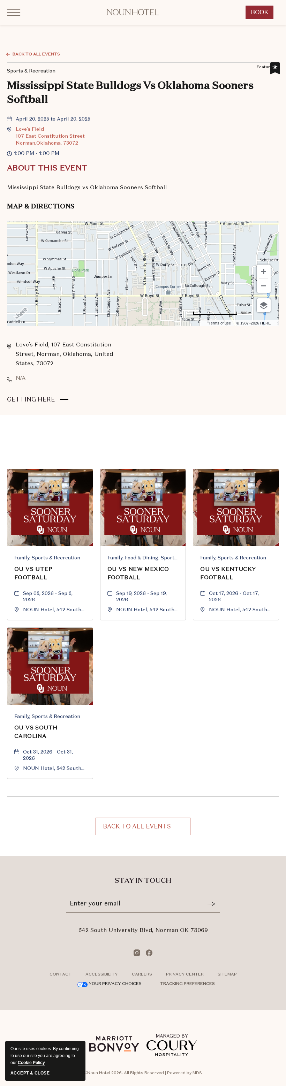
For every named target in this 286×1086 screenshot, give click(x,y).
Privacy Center (185, 974)
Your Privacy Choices (115, 983)
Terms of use (220, 323)
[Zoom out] (264, 286)
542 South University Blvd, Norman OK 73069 (143, 930)
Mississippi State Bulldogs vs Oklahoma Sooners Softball (130, 93)
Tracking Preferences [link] (187, 983)
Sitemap (227, 974)
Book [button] (262, 14)
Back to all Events (36, 54)
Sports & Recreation (31, 70)
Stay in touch (143, 880)
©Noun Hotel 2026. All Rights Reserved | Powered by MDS (143, 1073)
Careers (142, 974)
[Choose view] (264, 305)
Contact (61, 974)
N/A (21, 378)
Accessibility (101, 974)
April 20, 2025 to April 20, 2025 (53, 119)
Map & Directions (41, 207)
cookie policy (31, 1062)
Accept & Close (30, 1073)
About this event (47, 168)
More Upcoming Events (143, 455)
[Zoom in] (264, 271)
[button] (50, 136)
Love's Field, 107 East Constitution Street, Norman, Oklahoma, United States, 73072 (64, 354)
